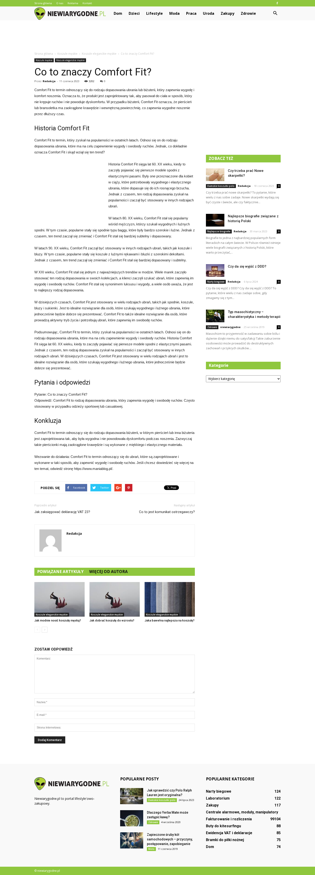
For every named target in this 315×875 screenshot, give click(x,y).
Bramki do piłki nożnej (225, 840)
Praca (191, 13)
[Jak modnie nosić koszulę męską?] (59, 599)
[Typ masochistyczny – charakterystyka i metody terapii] (215, 316)
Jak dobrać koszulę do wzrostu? (111, 620)
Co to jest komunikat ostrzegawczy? (167, 512)
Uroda (208, 13)
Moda (174, 13)
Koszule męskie (44, 60)
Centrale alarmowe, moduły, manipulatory (242, 812)
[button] (275, 13)
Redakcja (49, 81)
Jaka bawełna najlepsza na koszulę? (169, 620)
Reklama (73, 3)
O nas (59, 3)
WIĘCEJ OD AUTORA (108, 571)
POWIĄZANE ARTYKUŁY (60, 571)
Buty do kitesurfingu (223, 826)
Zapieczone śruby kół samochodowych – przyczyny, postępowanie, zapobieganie (170, 839)
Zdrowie (248, 13)
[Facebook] (277, 3)
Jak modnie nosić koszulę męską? (57, 620)
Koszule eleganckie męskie (70, 60)
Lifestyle (154, 13)
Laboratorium (218, 798)
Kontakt (87, 3)
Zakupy (227, 13)
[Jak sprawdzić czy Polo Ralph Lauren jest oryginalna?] (131, 796)
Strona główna (43, 3)
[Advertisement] (157, 36)
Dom (118, 13)
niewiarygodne (230, 327)
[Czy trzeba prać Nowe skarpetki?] (215, 174)
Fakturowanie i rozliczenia (229, 819)
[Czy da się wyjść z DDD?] (215, 270)
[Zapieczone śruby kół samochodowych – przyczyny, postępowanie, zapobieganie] (131, 840)
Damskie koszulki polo (221, 186)
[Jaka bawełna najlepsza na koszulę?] (170, 599)
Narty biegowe (215, 281)
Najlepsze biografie (218, 231)
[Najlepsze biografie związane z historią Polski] (215, 220)
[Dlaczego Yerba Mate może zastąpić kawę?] (131, 818)
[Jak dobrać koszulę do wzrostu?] (114, 599)
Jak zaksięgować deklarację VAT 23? (62, 512)
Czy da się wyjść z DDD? (247, 266)
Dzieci (134, 13)
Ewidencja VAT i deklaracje (229, 833)
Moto (151, 849)
